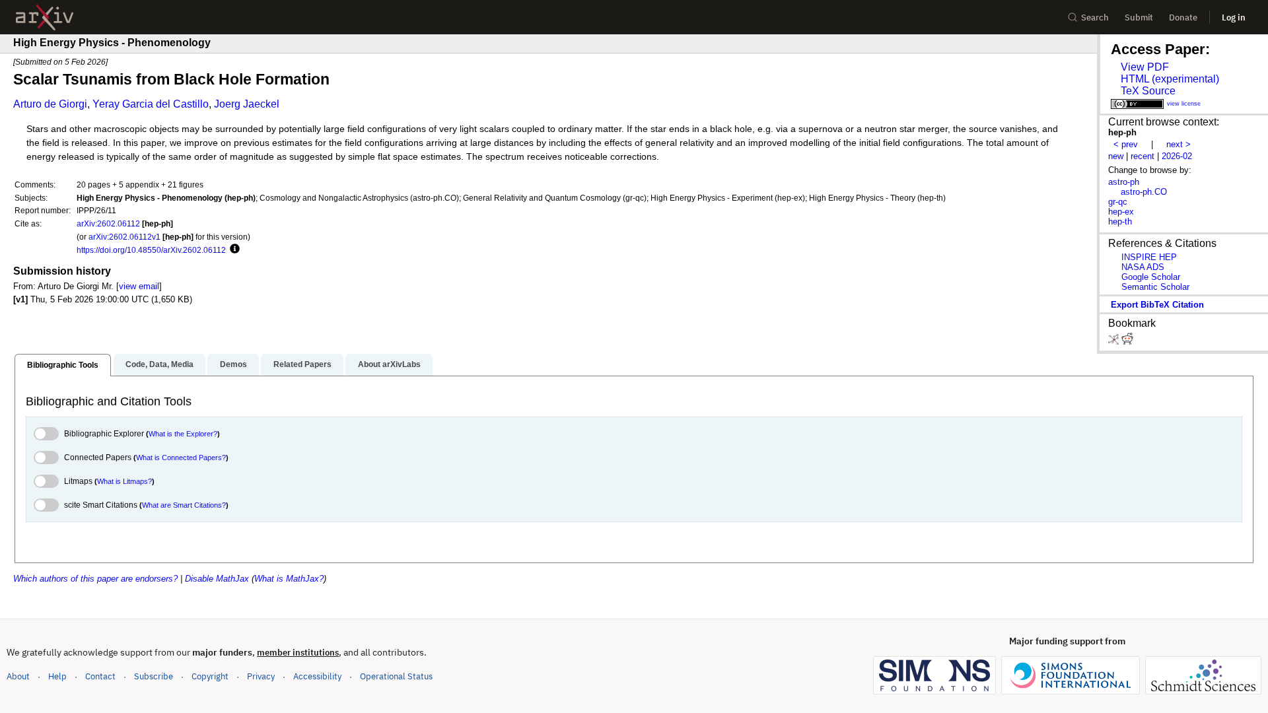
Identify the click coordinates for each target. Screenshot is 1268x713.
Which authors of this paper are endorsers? (95, 579)
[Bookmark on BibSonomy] (1114, 342)
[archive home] (44, 17)
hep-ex (1121, 212)
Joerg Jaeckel (246, 104)
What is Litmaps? (124, 481)
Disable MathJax (217, 579)
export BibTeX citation (1157, 305)
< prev (1125, 144)
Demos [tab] (233, 364)
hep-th (1120, 221)
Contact (100, 676)
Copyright (210, 676)
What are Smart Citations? (184, 505)
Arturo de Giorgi (50, 104)
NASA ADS (1142, 267)
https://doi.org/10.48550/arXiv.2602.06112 (151, 250)
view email (139, 286)
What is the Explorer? (183, 434)
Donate (1183, 17)
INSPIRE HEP (1149, 257)
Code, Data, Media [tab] (159, 364)
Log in (1234, 17)
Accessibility (317, 676)
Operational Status (396, 676)
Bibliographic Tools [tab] (62, 365)
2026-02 (1177, 156)
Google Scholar (1150, 277)
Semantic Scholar (1155, 287)
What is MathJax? (289, 579)
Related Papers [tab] (302, 364)
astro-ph (1123, 182)
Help (57, 676)
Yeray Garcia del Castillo (150, 104)
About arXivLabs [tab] (389, 364)
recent (1142, 156)
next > (1178, 144)
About (18, 676)
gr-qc (1117, 202)
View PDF (1145, 67)
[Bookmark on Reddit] (1127, 342)
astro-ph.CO (1144, 192)
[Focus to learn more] (233, 249)
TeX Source (1148, 90)
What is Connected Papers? (181, 457)
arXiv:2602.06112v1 (124, 236)
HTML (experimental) (1170, 79)
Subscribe (153, 676)
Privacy (261, 676)
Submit (1139, 17)
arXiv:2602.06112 (108, 223)
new (1115, 156)
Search (1095, 17)
